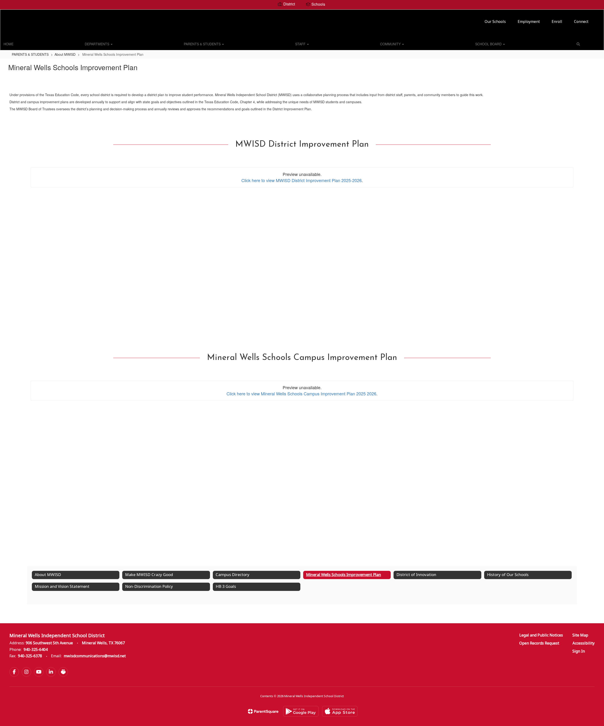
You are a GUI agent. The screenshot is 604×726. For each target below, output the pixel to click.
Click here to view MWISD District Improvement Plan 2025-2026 (301, 180)
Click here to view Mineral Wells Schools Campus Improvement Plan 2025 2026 (301, 393)
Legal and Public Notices (541, 635)
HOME (8, 44)
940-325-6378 (30, 656)
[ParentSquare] (263, 711)
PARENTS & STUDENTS (203, 44)
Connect (581, 21)
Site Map (580, 635)
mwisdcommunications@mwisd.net (95, 656)
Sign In (578, 651)
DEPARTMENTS (97, 44)
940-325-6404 (36, 649)
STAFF (300, 44)
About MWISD (65, 54)
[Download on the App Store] (339, 711)
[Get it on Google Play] (301, 711)
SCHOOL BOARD (489, 44)
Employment (529, 21)
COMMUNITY (391, 44)
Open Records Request (539, 643)
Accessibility (583, 643)
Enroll (557, 21)
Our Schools (495, 21)
